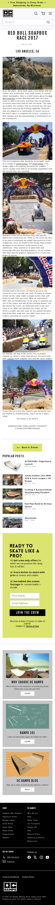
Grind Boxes (8, 823)
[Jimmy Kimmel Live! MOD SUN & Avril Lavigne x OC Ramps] (12, 479)
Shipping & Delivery (36, 837)
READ (27, 789)
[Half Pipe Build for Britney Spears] (12, 508)
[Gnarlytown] (12, 522)
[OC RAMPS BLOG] (27, 764)
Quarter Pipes (9, 820)
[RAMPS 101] (27, 716)
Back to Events (29, 447)
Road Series (8, 830)
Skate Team (33, 820)
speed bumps (22, 164)
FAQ (29, 830)
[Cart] (43, 13)
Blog (29, 817)
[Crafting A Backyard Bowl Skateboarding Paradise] (12, 494)
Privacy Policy (28, 877)
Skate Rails (7, 827)
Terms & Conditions (11, 877)
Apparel (6, 837)
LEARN (28, 693)
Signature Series (10, 817)
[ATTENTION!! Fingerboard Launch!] (12, 465)
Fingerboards (8, 834)
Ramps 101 (32, 827)
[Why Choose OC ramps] (27, 665)
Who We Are (33, 813)
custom (10, 359)
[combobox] (27, 22)
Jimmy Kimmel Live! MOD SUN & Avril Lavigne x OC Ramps (38, 478)
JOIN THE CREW (27, 612)
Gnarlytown (30, 518)
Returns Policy (34, 834)
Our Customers (34, 823)
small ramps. (38, 164)
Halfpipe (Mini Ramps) (12, 813)
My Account (32, 841)
